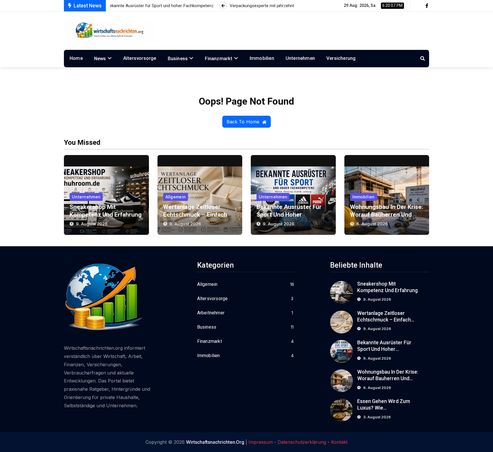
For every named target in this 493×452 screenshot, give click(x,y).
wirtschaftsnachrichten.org (215, 442)
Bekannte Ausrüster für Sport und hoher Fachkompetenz (289, 214)
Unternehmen (300, 58)
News (100, 58)
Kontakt (339, 442)
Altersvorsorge (139, 58)
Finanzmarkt (218, 58)
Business (178, 58)
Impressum (260, 442)
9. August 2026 (92, 223)
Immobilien (262, 58)
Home (76, 58)
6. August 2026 (372, 223)
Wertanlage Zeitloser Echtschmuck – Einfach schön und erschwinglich (197, 214)
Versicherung (340, 58)
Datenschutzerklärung (302, 442)
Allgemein (175, 196)
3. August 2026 (377, 417)
